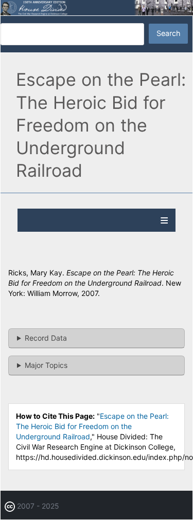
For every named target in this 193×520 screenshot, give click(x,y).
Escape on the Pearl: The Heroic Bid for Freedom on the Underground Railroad (92, 426)
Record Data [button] (46, 337)
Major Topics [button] (46, 365)
